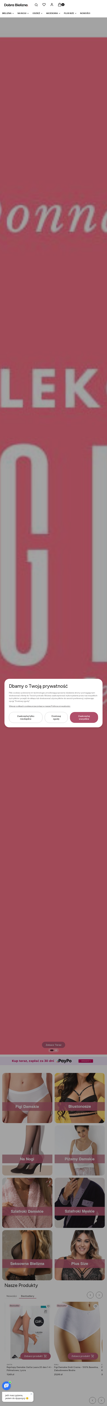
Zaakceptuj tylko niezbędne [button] (25, 717)
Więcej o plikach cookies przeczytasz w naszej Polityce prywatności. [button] (39, 706)
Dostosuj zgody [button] (56, 717)
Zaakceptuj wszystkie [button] (84, 717)
